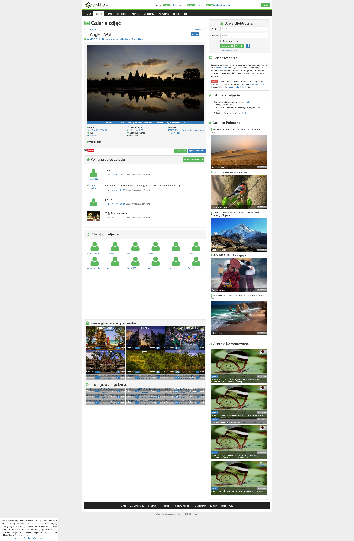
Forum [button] (109, 13)
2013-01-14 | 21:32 (116, 217)
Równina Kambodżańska (193, 130)
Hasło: (215, 35)
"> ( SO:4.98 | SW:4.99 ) (97, 130)
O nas (123, 505)
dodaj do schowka (198, 150)
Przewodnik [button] (163, 13)
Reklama (152, 505)
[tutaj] (248, 102)
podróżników (173, 4)
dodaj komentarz (191, 159)
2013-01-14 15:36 (135, 130)
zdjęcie (195, 34)
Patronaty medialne (182, 505)
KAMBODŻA (173, 130)
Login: (215, 28)
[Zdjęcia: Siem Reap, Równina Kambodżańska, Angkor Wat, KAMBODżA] (145, 83)
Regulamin (164, 505)
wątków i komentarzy (220, 4)
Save (92, 150)
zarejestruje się (220, 67)
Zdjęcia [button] (99, 13)
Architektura (92, 135)
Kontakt (213, 505)
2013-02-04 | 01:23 (116, 190)
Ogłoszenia (149, 13)
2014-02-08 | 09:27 (116, 174)
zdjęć (194, 4)
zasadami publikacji (237, 87)
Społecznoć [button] (122, 13)
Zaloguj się (226, 46)
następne (199, 29)
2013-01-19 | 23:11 (116, 203)
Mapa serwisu (227, 505)
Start (89, 13)
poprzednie (93, 29)
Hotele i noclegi (180, 13)
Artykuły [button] (135, 13)
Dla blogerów (200, 505)
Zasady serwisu (137, 505)
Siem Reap (175, 132)
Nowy (238, 46)
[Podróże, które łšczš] (99, 4)
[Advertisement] (145, 296)
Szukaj (265, 5)
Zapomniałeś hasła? (229, 50)
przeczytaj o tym (256, 84)
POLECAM (181, 150)
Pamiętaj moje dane (232, 41)
